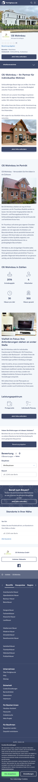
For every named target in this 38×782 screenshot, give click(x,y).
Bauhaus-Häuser (8, 599)
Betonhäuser (7, 602)
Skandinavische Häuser (11, 638)
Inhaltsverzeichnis (9, 64)
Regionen (31, 585)
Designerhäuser (8, 610)
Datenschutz (7, 695)
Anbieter (7, 574)
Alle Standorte (6, 539)
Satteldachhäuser (9, 646)
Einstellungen (28, 774)
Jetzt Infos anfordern (19, 57)
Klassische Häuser (9, 617)
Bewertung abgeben (8, 46)
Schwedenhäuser (9, 635)
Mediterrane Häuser (10, 628)
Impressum (7, 698)
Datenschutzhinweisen (8, 769)
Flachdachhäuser (9, 649)
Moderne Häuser (9, 631)
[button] (31, 2)
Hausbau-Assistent (9, 708)
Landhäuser (7, 620)
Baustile (9, 585)
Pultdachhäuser (8, 656)
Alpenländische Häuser (11, 595)
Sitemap (6, 679)
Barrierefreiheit (8, 692)
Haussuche (7, 712)
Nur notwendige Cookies (19, 779)
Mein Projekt (7, 718)
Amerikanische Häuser (10, 592)
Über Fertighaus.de (9, 672)
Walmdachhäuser (9, 653)
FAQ (4, 675)
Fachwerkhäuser (8, 613)
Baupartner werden (9, 728)
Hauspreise (20, 585)
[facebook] (19, 565)
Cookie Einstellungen (10, 688)
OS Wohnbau (16, 574)
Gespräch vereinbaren (10, 731)
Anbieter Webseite (19, 559)
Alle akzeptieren (10, 774)
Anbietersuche (8, 715)
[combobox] (19, 475)
